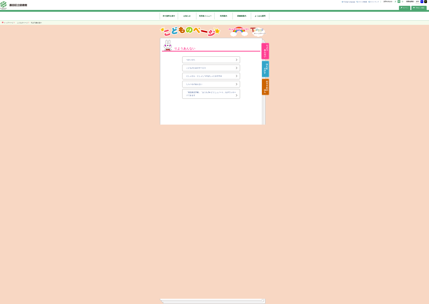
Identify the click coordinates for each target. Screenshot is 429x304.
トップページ (8, 23)
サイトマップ (374, 2)
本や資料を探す (169, 16)
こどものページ (22, 23)
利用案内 (223, 16)
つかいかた (190, 60)
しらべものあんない (194, 84)
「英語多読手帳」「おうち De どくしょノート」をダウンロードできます (211, 93)
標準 (417, 1)
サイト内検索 (362, 2)
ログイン (406, 8)
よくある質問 (260, 16)
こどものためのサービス (196, 68)
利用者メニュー (205, 16)
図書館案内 (241, 16)
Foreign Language (349, 2)
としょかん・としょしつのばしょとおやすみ (204, 76)
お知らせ (187, 16)
